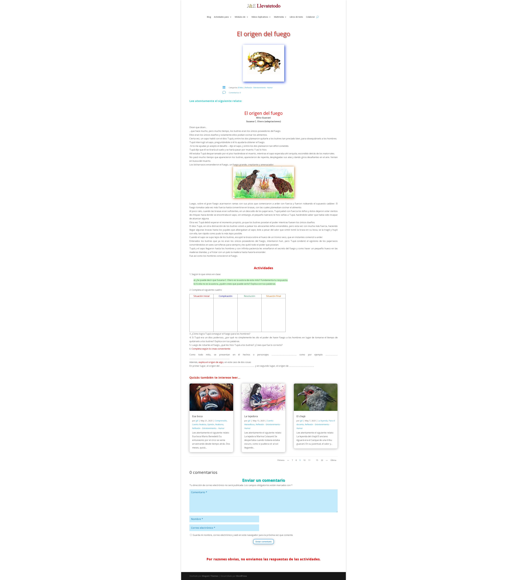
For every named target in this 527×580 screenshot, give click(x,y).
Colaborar (310, 17)
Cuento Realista (199, 424)
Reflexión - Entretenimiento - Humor (259, 87)
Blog (209, 17)
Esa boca (197, 416)
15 (317, 460)
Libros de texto (296, 17)
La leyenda (323, 420)
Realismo (219, 424)
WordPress (241, 576)
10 (304, 460)
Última (333, 460)
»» (327, 460)
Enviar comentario (263, 541)
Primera (280, 460)
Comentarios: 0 (235, 92)
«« (288, 460)
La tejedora (251, 416)
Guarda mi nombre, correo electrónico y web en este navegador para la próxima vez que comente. (243, 535)
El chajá (300, 416)
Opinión (210, 424)
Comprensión (221, 420)
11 (309, 460)
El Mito (240, 87)
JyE (197, 420)
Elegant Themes (210, 576)
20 (322, 460)
